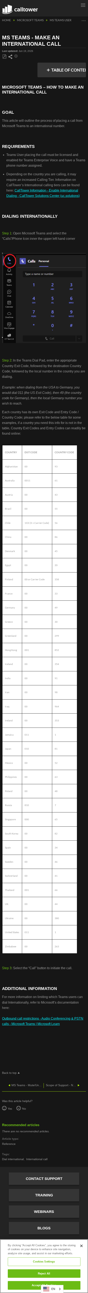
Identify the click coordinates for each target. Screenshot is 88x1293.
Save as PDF (4, 56)
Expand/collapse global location (83, 19)
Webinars (44, 1212)
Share (10, 56)
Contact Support (44, 1179)
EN (53, 1289)
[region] (44, 1266)
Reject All (44, 1273)
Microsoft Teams (30, 20)
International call (36, 1159)
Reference (9, 1144)
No (24, 1108)
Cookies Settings (44, 1261)
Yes (10, 1108)
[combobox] (52, 1289)
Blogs (44, 1228)
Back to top (9, 1072)
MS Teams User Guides (66, 20)
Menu (83, 5)
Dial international (13, 1159)
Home (6, 20)
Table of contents (67, 69)
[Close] (81, 1245)
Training (44, 1195)
